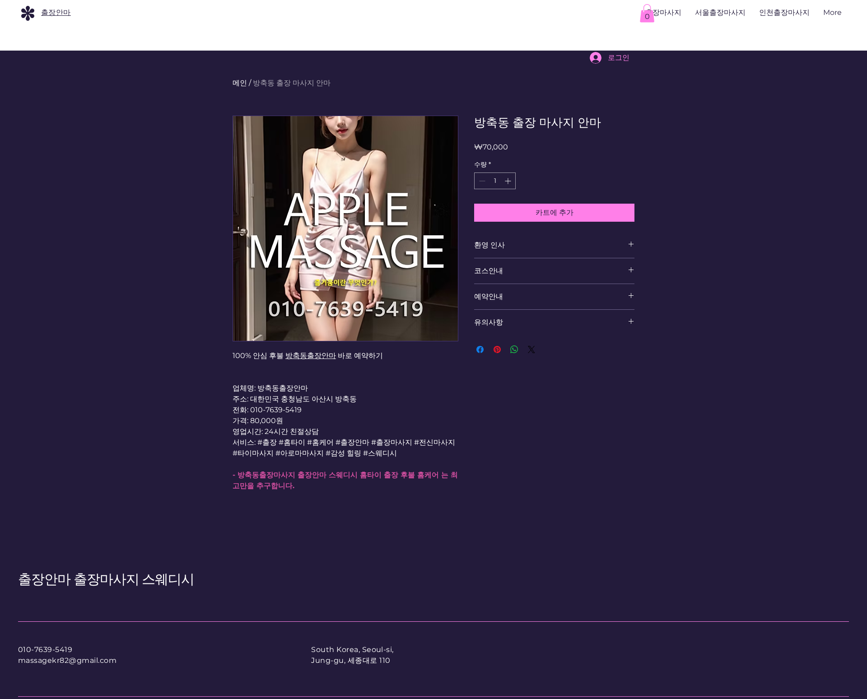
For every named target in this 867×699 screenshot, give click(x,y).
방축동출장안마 (310, 355)
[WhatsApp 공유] (514, 349)
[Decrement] (481, 181)
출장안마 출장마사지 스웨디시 (106, 579)
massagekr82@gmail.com (67, 660)
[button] (647, 13)
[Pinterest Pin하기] (497, 349)
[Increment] (508, 181)
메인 (240, 83)
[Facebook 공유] (480, 349)
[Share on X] (531, 349)
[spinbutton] (495, 181)
